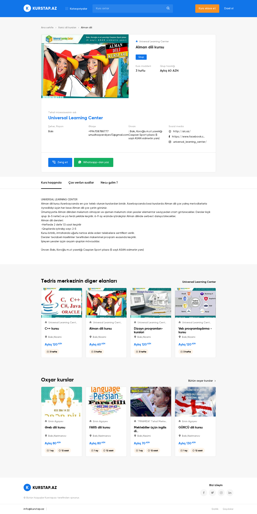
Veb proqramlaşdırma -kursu (195, 330)
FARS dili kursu (99, 427)
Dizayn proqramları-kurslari (148, 330)
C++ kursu (52, 328)
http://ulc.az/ (182, 131)
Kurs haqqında (51, 182)
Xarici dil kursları (67, 27)
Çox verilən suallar (81, 182)
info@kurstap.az (34, 509)
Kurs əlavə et (207, 8)
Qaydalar (228, 509)
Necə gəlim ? (109, 182)
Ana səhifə (47, 27)
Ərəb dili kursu (55, 427)
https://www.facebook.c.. (188, 136)
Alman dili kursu (100, 328)
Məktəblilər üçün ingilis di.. (150, 429)
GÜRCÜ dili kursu (191, 427)
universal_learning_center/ (190, 142)
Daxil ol (228, 8)
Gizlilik (215, 509)
